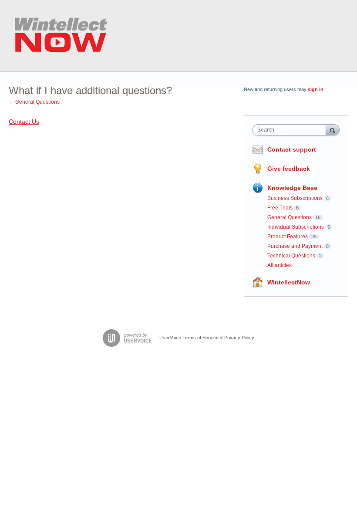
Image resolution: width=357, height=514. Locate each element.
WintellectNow (288, 282)
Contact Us (24, 121)
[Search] (333, 129)
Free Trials (280, 208)
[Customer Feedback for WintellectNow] (61, 36)
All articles (279, 265)
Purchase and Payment (295, 246)
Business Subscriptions (295, 198)
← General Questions (34, 102)
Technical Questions (291, 256)
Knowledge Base (292, 187)
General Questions (289, 217)
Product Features (287, 236)
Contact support (291, 149)
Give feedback (288, 168)
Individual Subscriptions (295, 227)
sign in (315, 89)
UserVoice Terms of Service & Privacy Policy (206, 337)
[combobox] (291, 130)
